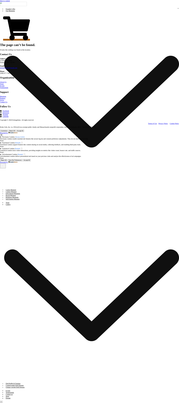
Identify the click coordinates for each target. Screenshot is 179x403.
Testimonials (10, 392)
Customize (4, 131)
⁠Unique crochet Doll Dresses (15, 387)
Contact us (9, 394)
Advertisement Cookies (9, 154)
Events (8, 391)
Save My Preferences (15, 160)
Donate (8, 398)
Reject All (12, 131)
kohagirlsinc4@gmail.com (8, 68)
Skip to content (5, 1)
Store (7, 396)
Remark (17, 143)
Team (7, 203)
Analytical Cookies (8, 148)
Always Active (20, 137)
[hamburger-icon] (178, 8)
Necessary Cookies (8, 137)
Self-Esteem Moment (12, 199)
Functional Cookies (8, 143)
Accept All (20, 131)
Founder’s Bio (10, 9)
